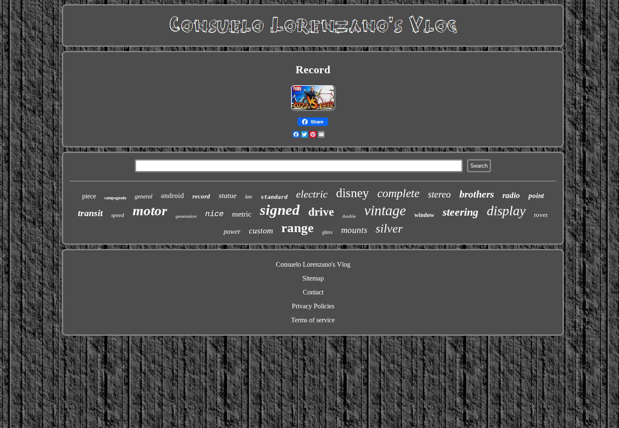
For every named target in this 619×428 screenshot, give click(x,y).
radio (511, 195)
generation (186, 216)
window (424, 215)
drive (321, 212)
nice (214, 214)
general (143, 196)
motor (150, 210)
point (536, 196)
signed (280, 210)
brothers (476, 194)
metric (241, 214)
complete (398, 193)
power (232, 231)
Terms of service (313, 320)
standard (274, 197)
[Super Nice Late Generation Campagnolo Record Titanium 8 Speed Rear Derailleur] (313, 109)
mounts (354, 230)
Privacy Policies (313, 306)
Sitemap (313, 278)
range (297, 227)
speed (117, 215)
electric (312, 194)
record (201, 196)
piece (89, 196)
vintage (385, 210)
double (349, 216)
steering (460, 212)
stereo (439, 194)
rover (541, 214)
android (172, 196)
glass (327, 232)
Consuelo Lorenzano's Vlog (313, 264)
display (506, 210)
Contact (313, 292)
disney (352, 193)
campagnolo (115, 197)
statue (228, 195)
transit (90, 213)
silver (389, 228)
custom (261, 230)
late (248, 197)
